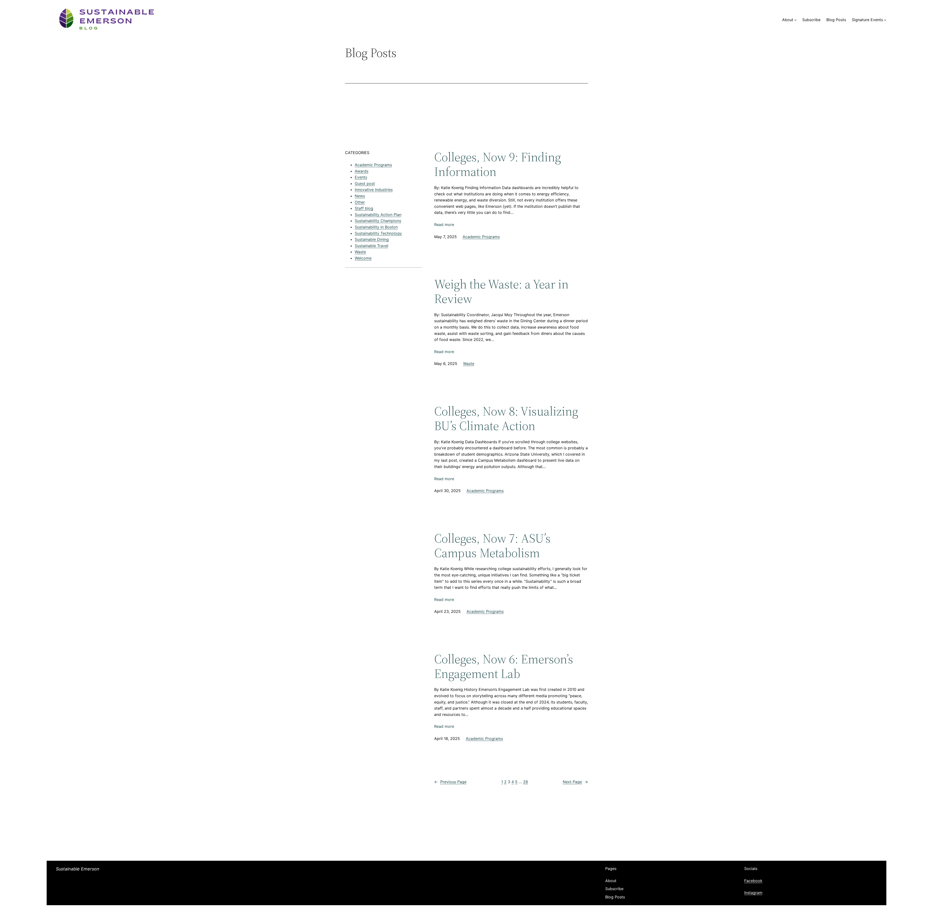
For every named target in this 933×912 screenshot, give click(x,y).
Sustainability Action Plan (378, 214)
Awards (361, 171)
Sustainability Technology (378, 233)
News (360, 195)
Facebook (753, 880)
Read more (444, 225)
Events (361, 177)
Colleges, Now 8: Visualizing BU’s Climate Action (506, 418)
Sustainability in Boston (376, 227)
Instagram (753, 892)
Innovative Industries (374, 189)
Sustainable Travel (371, 245)
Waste (360, 251)
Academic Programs (373, 164)
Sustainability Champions (378, 220)
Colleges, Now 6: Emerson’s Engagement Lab (503, 666)
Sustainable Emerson (77, 868)
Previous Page (450, 781)
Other (360, 202)
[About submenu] (795, 20)
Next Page (575, 781)
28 (525, 781)
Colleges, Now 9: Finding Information (497, 164)
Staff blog (364, 208)
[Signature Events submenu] (885, 20)
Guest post (365, 183)
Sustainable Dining (372, 239)
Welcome (363, 258)
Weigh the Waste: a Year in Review (501, 291)
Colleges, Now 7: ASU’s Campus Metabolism (492, 545)
